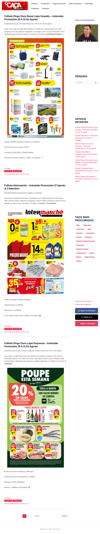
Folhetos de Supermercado (85, 241)
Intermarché (90, 233)
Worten (78, 257)
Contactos (35, 8)
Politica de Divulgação (83, 304)
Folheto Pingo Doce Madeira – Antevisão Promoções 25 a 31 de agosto (86, 179)
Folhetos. (61, 361)
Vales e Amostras (75, 3)
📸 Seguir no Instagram (86, 323)
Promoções (45, 3)
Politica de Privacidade (83, 301)
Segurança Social (59, 3)
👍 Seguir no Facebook (86, 310)
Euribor (91, 253)
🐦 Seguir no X (86, 317)
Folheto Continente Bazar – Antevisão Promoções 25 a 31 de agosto (86, 170)
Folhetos (34, 3)
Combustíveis (81, 253)
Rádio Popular (89, 257)
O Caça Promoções (4, 10)
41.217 (36, 516)
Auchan (79, 237)
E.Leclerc (79, 233)
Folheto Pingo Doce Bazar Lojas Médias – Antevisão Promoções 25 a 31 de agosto (86, 162)
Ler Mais (7, 168)
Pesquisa (45, 8)
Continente (80, 229)
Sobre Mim (89, 3)
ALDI (89, 229)
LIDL (78, 225)
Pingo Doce (87, 225)
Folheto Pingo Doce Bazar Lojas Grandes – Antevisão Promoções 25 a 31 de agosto (86, 130)
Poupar (78, 261)
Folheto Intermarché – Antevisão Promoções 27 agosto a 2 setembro (86, 138)
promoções (17, 171)
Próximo (65, 516)
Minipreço (88, 237)
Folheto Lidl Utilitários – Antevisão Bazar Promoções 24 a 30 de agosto (86, 154)
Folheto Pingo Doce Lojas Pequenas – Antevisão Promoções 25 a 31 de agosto (85, 146)
